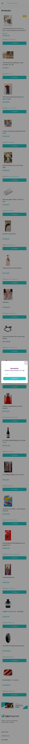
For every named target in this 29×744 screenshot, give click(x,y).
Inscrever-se (14, 378)
